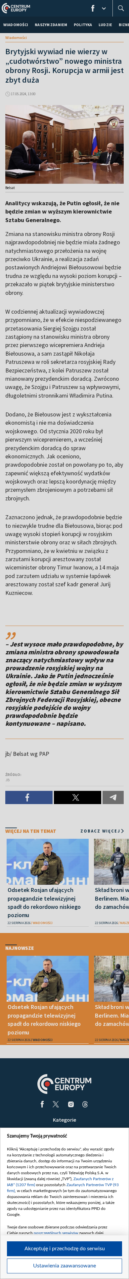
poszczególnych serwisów (56, 1233)
